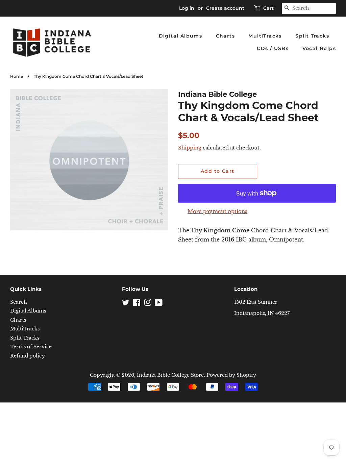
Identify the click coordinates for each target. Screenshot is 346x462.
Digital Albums (180, 36)
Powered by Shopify (231, 375)
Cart (268, 8)
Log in (186, 8)
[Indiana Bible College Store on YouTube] (159, 304)
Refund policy (27, 356)
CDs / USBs (273, 48)
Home (16, 76)
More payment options (217, 211)
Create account (225, 8)
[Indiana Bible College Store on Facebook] (137, 304)
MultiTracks (264, 36)
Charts (225, 36)
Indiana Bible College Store (170, 375)
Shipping (189, 147)
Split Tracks (312, 36)
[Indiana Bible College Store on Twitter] (125, 304)
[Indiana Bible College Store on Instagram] (147, 304)
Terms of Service (31, 347)
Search (18, 302)
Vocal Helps (319, 48)
